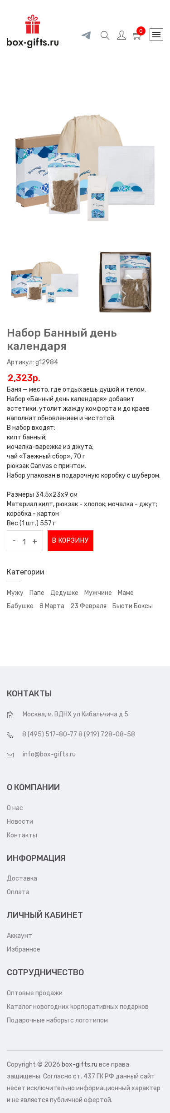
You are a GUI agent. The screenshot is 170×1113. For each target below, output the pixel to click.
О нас (15, 808)
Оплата (18, 892)
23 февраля (88, 606)
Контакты (22, 835)
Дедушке (64, 593)
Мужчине (98, 593)
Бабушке (20, 606)
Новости (20, 822)
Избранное (23, 949)
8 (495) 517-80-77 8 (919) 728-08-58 (78, 734)
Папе (36, 593)
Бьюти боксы (132, 606)
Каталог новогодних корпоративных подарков (78, 1007)
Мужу (15, 593)
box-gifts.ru (79, 1064)
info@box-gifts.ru (49, 754)
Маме (126, 593)
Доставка (22, 878)
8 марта (51, 606)
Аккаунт (19, 936)
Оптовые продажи (35, 993)
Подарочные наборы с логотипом (57, 1020)
